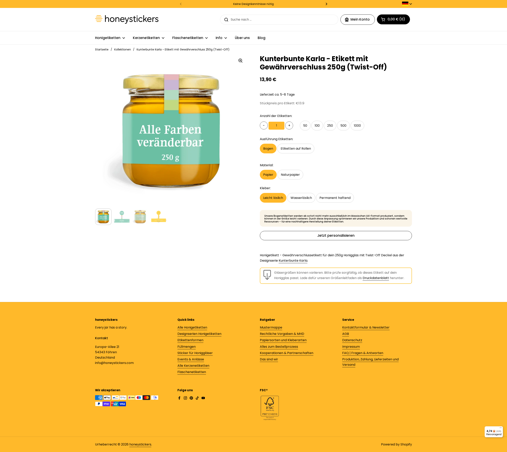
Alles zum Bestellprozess (279, 346)
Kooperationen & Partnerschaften (286, 353)
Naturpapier (290, 174)
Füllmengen (186, 346)
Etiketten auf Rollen (296, 148)
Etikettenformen (190, 340)
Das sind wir (269, 359)
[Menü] (500, 428)
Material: (266, 165)
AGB (345, 333)
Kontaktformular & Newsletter (366, 327)
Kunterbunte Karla (293, 260)
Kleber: (265, 188)
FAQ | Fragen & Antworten (362, 353)
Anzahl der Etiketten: (276, 116)
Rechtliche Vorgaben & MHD (282, 333)
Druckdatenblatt (376, 278)
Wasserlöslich (301, 198)
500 (343, 125)
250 (330, 125)
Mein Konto (360, 19)
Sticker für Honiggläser (195, 353)
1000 (357, 125)
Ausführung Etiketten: (276, 139)
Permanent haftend (335, 198)
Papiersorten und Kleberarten (283, 340)
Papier (268, 174)
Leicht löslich (273, 198)
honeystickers (140, 444)
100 (317, 125)
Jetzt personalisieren (336, 235)
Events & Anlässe (190, 359)
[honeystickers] (126, 19)
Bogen (268, 148)
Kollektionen (122, 49)
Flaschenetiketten (191, 372)
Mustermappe (271, 327)
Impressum (351, 346)
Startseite (102, 49)
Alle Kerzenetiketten (193, 365)
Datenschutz (352, 340)
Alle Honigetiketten (192, 327)
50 (305, 125)
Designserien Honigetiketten (199, 333)
